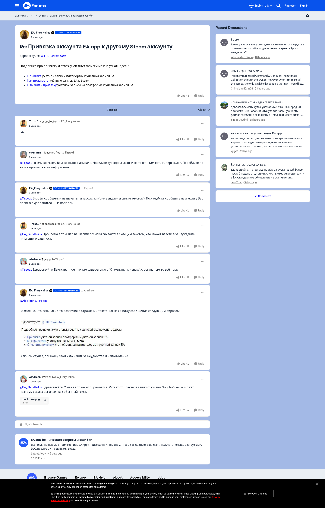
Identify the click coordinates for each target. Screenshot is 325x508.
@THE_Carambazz (53, 56)
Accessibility (140, 477)
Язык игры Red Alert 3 (246, 71)
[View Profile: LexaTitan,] (224, 167)
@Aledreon (27, 301)
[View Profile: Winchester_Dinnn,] (224, 42)
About (118, 477)
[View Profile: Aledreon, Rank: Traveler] (23, 261)
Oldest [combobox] (204, 110)
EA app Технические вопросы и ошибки (71, 15)
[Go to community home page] (34, 5)
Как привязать (38, 81)
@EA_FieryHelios (31, 234)
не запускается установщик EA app (256, 133)
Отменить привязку (42, 85)
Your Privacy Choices (254, 493)
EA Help (99, 477)
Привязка (34, 76)
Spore (235, 39)
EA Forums (20, 15)
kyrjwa (234, 151)
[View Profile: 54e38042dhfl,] (224, 105)
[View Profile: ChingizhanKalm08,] (224, 74)
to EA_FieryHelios (69, 121)
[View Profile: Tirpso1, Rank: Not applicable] (23, 123)
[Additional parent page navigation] (32, 15)
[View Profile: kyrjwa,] (224, 136)
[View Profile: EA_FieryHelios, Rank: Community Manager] (24, 34)
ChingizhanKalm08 (242, 88)
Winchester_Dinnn (242, 57)
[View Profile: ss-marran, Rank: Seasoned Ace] (23, 154)
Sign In (304, 5)
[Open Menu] (307, 15)
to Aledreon (87, 290)
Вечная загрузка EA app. (248, 165)
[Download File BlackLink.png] (45, 401)
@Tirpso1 (26, 163)
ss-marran (35, 152)
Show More (264, 196)
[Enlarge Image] (112, 333)
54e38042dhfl (239, 119)
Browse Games (55, 477)
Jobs (161, 477)
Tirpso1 (34, 121)
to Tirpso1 (67, 152)
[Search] (278, 5)
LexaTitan (236, 182)
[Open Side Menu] (17, 5)
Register (290, 5)
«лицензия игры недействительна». (257, 102)
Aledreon (35, 259)
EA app (42, 15)
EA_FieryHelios (40, 32)
